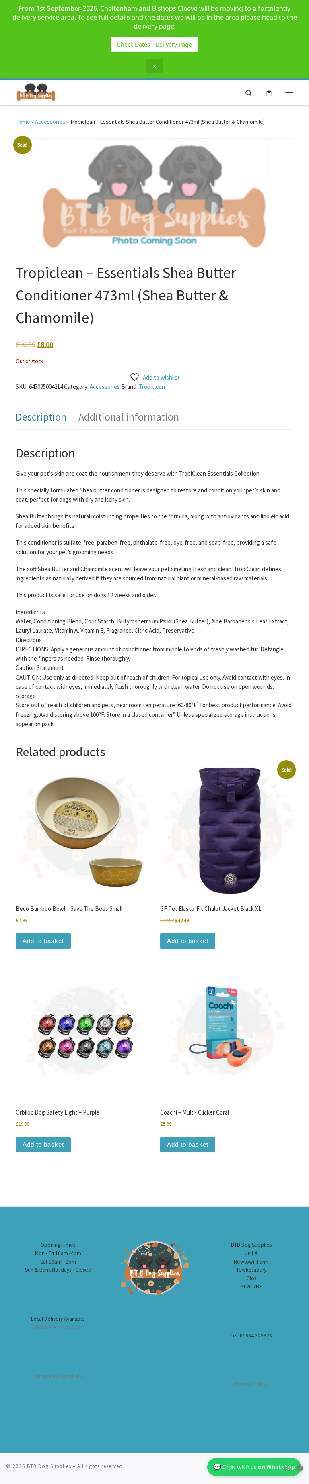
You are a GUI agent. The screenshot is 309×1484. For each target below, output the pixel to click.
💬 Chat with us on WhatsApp (254, 1467)
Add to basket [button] (43, 940)
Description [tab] (41, 416)
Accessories (50, 121)
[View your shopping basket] (269, 92)
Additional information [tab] (128, 416)
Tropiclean (152, 386)
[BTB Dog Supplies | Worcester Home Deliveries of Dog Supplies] (36, 91)
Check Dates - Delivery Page (154, 44)
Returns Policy (251, 1384)
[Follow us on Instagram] (287, 1469)
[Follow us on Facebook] (300, 1469)
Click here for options (58, 1327)
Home (23, 121)
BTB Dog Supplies (49, 1466)
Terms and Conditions (58, 1375)
